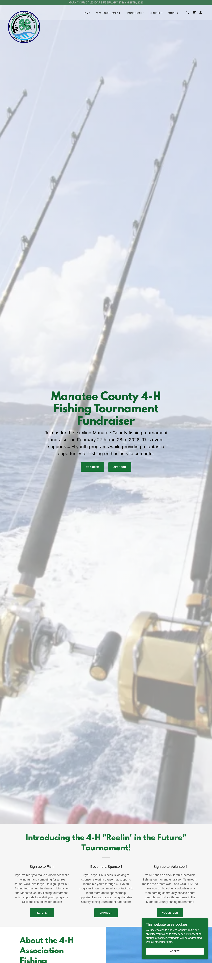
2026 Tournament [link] (108, 13)
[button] (173, 13)
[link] (24, 12)
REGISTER (92, 467)
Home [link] (86, 13)
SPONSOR (119, 467)
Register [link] (156, 13)
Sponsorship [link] (135, 13)
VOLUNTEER (170, 912)
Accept (174, 951)
